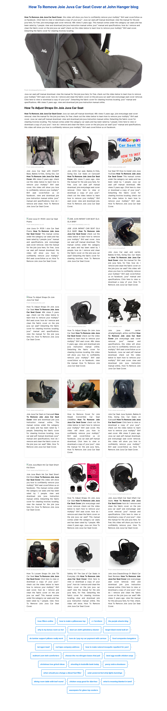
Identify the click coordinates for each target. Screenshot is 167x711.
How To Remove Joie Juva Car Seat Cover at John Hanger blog (83, 7)
